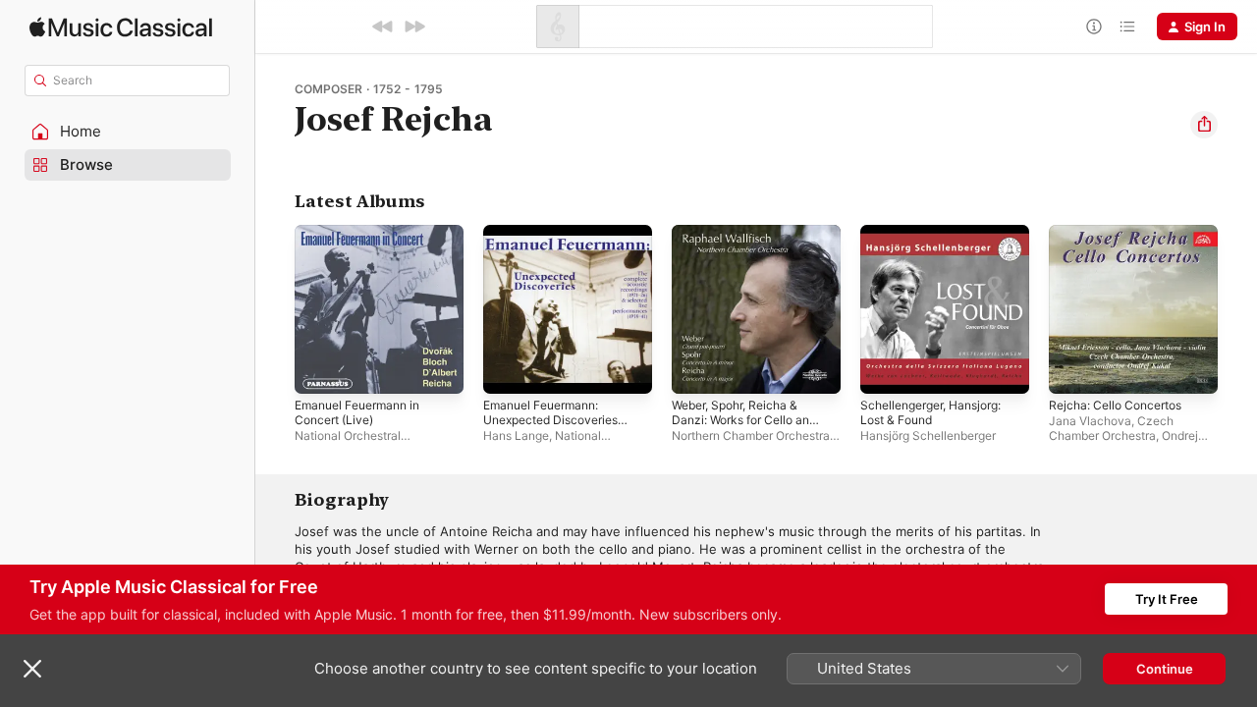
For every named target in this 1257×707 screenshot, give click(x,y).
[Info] (1094, 26)
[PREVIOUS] (383, 26)
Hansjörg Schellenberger (928, 435)
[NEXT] (414, 26)
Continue (1164, 669)
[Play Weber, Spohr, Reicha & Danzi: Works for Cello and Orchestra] (696, 369)
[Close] (32, 669)
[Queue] (1127, 26)
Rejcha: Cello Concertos (1122, 233)
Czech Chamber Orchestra (1111, 428)
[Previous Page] (275, 309)
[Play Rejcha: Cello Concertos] (1073, 369)
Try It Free (1166, 599)
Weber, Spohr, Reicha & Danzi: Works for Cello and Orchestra (752, 248)
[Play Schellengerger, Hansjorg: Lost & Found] (885, 369)
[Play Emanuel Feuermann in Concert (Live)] (319, 369)
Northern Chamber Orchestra (751, 435)
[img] (120, 27)
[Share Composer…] (1204, 124)
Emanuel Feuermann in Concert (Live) (364, 240)
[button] (128, 131)
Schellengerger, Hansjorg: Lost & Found (939, 240)
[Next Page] (1237, 309)
